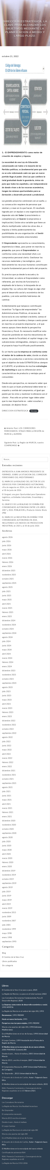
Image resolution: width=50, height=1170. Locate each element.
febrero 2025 (7, 612)
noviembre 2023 (9, 675)
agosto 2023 (7, 687)
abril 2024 (6, 654)
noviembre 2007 (9, 921)
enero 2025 (7, 616)
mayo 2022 (7, 750)
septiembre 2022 (9, 733)
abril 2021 (6, 804)
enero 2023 (7, 716)
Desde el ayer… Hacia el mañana (15, 1054)
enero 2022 (7, 767)
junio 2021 (6, 796)
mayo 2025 (7, 600)
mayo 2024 (7, 650)
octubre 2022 (8, 729)
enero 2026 (7, 566)
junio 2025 (6, 596)
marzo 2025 (7, 608)
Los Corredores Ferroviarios (13, 1102)
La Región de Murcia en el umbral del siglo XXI (20, 1011)
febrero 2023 (7, 712)
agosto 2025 (7, 587)
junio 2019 (6, 896)
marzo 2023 (7, 708)
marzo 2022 (7, 758)
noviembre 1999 (9, 929)
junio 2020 (6, 846)
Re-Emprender (8, 1073)
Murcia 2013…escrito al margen (14, 1060)
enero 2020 (7, 867)
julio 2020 (6, 842)
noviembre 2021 (9, 775)
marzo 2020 (7, 858)
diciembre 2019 (8, 871)
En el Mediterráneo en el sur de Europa (17, 1034)
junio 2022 (6, 746)
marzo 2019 (7, 908)
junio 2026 (6, 546)
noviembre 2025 (9, 575)
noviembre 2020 (9, 825)
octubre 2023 (8, 679)
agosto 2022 (7, 737)
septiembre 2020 (9, 833)
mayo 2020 (7, 850)
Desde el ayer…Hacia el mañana (14, 1122)
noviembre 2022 (9, 725)
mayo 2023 (7, 700)
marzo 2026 (7, 558)
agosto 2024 (7, 637)
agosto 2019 (7, 887)
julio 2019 (6, 892)
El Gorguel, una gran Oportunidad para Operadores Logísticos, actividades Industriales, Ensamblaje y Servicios (23, 497)
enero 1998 (7, 937)
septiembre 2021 (9, 783)
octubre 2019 (8, 879)
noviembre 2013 (9, 912)
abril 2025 (6, 604)
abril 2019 (6, 904)
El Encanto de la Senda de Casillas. (15, 1077)
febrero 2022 (7, 762)
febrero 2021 (7, 812)
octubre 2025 (8, 579)
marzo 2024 (7, 658)
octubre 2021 (8, 779)
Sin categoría (7, 966)
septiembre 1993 (9, 942)
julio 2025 (6, 591)
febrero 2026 (7, 562)
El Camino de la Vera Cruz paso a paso (17, 990)
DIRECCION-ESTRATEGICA (15, 411)
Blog (4, 953)
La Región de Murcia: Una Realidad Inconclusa (19, 1106)
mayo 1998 (7, 933)
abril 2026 (6, 554)
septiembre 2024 (9, 633)
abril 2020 (6, 854)
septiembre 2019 (9, 883)
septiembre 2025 (9, 583)
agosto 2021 (7, 787)
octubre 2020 (8, 829)
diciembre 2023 (8, 671)
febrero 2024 (7, 662)
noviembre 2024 (9, 625)
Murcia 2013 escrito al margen (14, 1118)
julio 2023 (6, 691)
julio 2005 (6, 925)
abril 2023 (6, 704)
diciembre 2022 (8, 721)
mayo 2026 (7, 550)
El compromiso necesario (12, 1114)
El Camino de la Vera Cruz (13, 957)
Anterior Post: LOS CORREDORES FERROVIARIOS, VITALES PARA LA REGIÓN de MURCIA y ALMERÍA (24, 431)
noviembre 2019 (9, 875)
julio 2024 (6, 641)
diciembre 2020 (8, 821)
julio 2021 (6, 791)
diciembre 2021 (8, 771)
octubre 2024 (8, 629)
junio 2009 (6, 917)
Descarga (34, 411)
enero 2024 (7, 667)
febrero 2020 (7, 862)
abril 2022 (6, 754)
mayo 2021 (7, 800)
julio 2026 (6, 541)
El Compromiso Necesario (12, 1067)
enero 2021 (7, 817)
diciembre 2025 (8, 571)
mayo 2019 (7, 900)
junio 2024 (6, 646)
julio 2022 (6, 742)
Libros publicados (9, 961)
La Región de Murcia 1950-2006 (15, 1163)
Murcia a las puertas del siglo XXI (15, 1027)
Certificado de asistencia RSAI (14, 1153)
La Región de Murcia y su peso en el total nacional (21, 994)
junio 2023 (6, 696)
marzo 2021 (7, 808)
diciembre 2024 (8, 621)
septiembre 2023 (9, 683)
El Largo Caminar (8, 1126)
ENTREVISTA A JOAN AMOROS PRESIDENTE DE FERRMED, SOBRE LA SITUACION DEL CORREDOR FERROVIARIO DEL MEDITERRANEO (24, 474)
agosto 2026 (7, 537)
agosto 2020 (7, 837)
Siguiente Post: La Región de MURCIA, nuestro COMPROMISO (24, 444)
